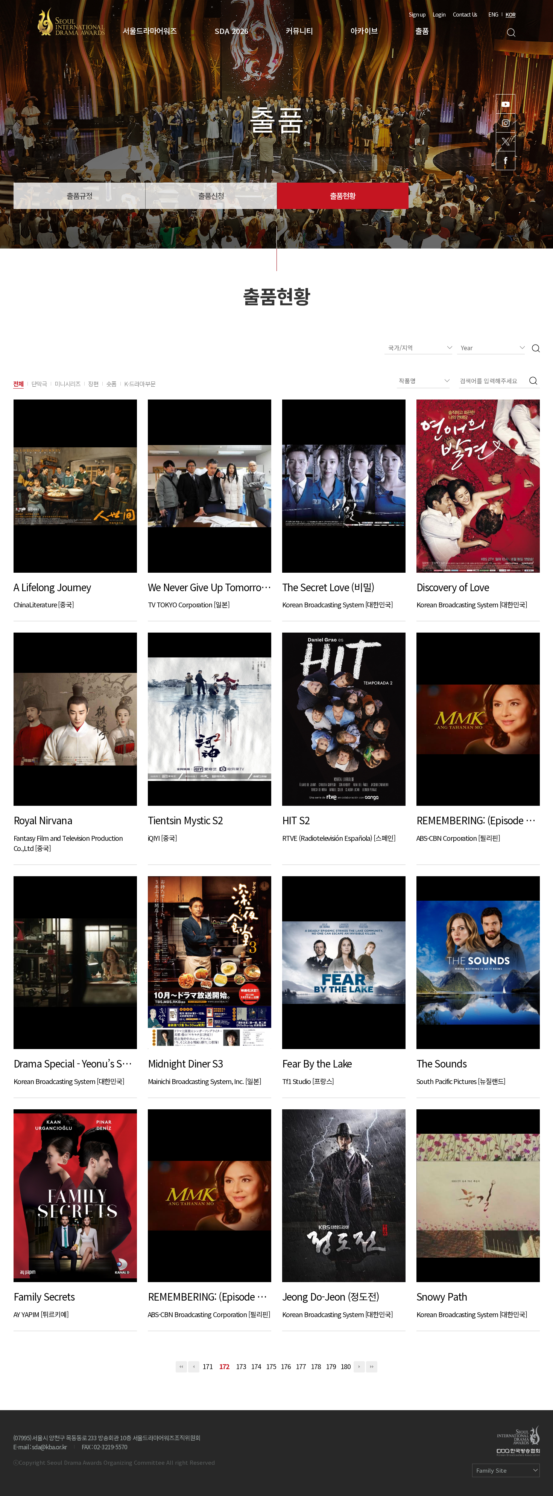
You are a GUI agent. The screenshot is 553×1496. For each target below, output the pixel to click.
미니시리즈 (68, 383)
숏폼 (111, 383)
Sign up (417, 14)
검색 (511, 32)
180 (345, 1366)
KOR (510, 14)
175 (271, 1366)
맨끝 (371, 1366)
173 (241, 1366)
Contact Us (465, 14)
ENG (493, 14)
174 (256, 1366)
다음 (359, 1366)
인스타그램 (505, 123)
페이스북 (505, 160)
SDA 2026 (231, 30)
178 (316, 1366)
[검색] (536, 347)
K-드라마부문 (139, 383)
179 (331, 1366)
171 (207, 1366)
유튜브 (505, 104)
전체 (18, 383)
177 (301, 1366)
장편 (93, 383)
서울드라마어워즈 (150, 30)
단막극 (39, 383)
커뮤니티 (299, 30)
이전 (193, 1366)
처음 (181, 1366)
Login (439, 14)
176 (286, 1366)
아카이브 (364, 30)
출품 (422, 30)
